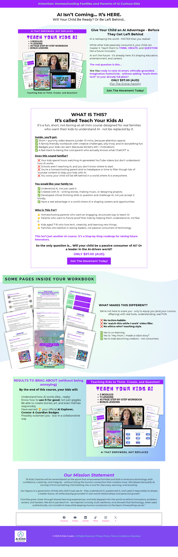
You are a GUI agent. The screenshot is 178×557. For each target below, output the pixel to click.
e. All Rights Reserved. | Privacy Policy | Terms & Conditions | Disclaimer (107, 536)
